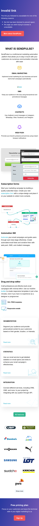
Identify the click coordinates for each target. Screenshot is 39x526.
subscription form (7, 193)
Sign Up (19, 518)
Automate (4, 237)
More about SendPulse (12, 33)
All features (19, 414)
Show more (19, 491)
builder (3, 291)
